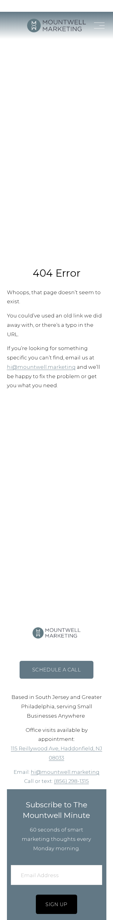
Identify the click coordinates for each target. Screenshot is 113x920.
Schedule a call (56, 670)
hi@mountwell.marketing (41, 367)
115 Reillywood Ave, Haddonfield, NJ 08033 (56, 753)
